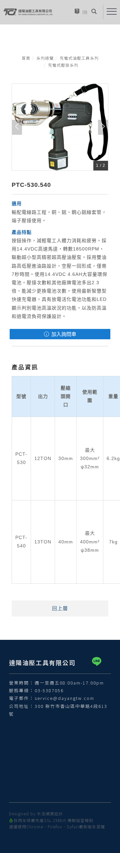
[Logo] (28, 11)
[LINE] (97, 661)
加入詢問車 (63, 334)
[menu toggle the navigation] (112, 11)
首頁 (26, 58)
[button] (94, 12)
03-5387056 (49, 690)
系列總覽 (45, 58)
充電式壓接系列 (63, 65)
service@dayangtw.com (64, 698)
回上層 (60, 608)
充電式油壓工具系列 (79, 58)
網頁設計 (54, 813)
